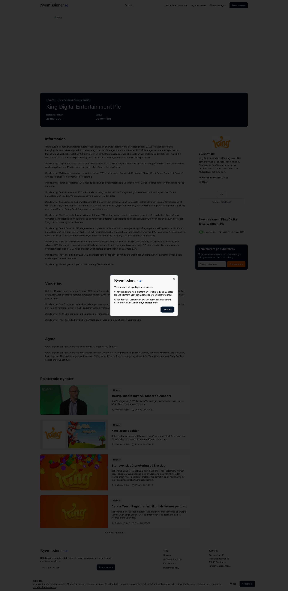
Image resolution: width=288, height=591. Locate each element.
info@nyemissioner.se (146, 302)
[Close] (174, 279)
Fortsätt (167, 309)
